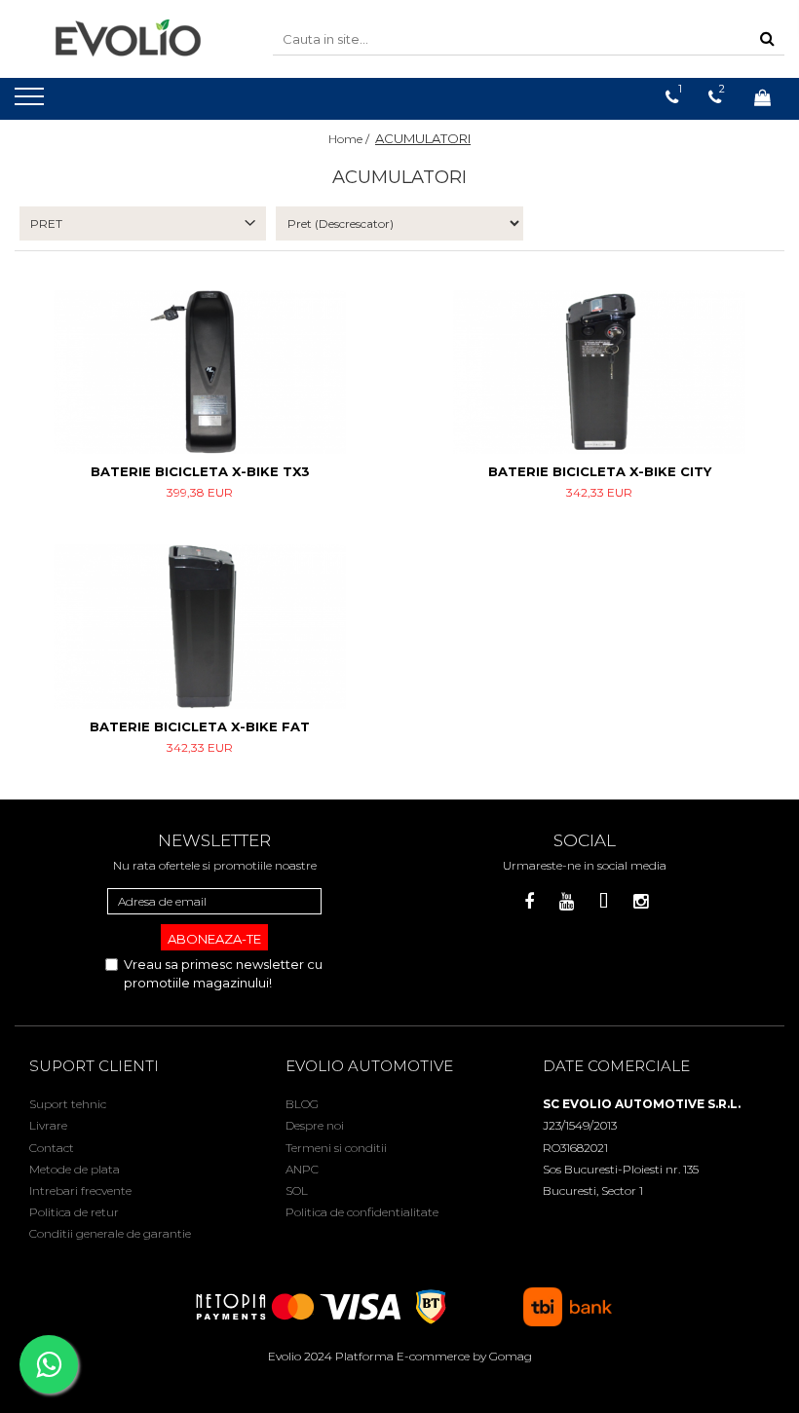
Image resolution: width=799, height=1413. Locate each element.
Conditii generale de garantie (110, 1233)
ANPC (302, 1169)
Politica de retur (74, 1212)
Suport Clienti (94, 1066)
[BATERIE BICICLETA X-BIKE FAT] (200, 626)
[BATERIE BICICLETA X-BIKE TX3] (200, 372)
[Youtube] (567, 902)
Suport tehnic (67, 1104)
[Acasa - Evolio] (128, 39)
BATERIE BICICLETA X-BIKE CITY (599, 471)
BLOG (302, 1104)
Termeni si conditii (336, 1147)
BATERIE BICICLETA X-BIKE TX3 (200, 471)
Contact (51, 1147)
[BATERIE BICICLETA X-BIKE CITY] (599, 372)
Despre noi (314, 1125)
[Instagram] (641, 902)
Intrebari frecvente (80, 1190)
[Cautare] (766, 39)
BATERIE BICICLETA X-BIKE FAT (200, 726)
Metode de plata (74, 1169)
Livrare (48, 1125)
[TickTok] (604, 902)
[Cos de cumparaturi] (762, 97)
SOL (296, 1190)
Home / (350, 138)
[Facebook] (530, 902)
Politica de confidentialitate (361, 1212)
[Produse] (32, 102)
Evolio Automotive (369, 1066)
